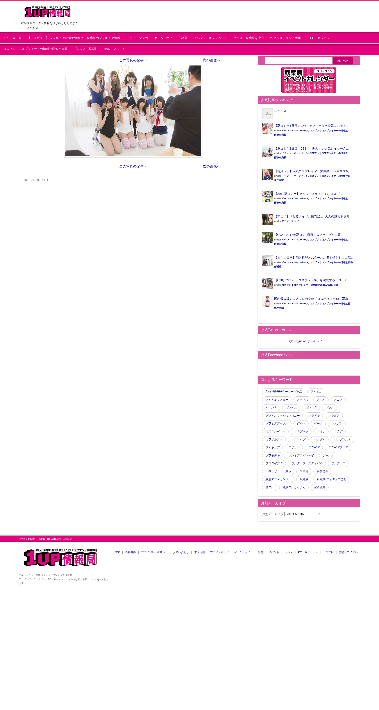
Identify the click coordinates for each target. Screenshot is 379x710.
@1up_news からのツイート (309, 341)
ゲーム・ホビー (164, 38)
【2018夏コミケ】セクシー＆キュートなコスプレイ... (311, 194)
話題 (184, 38)
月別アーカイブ (273, 514)
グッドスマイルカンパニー (282, 415)
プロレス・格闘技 (85, 49)
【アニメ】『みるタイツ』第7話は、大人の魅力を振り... (313, 216)
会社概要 (130, 552)
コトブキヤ (301, 431)
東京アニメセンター (278, 479)
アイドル (316, 391)
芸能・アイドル (115, 49)
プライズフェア (338, 447)
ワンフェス (338, 463)
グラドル (314, 415)
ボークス (328, 455)
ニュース (280, 111)
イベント (271, 407)
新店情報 (322, 471)
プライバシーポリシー (154, 552)
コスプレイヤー (275, 431)
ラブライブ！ (273, 463)
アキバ (321, 399)
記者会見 (319, 487)
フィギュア (272, 447)
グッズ (329, 407)
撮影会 (304, 471)
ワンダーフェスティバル (306, 463)
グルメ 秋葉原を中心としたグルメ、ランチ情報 (268, 38)
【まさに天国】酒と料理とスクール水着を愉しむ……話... (314, 257)
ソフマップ (298, 439)
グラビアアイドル (276, 423)
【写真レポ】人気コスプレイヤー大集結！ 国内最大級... (312, 171)
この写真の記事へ (133, 60)
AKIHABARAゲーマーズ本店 (283, 391)
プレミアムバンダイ (301, 455)
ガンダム (291, 407)
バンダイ (319, 439)
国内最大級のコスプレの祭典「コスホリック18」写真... (312, 298)
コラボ (338, 431)
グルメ (301, 423)
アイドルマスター (276, 399)
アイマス (302, 399)
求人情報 (199, 552)
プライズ (314, 447)
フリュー (294, 447)
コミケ (321, 431)
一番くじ (271, 471)
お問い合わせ (181, 552)
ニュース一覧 (12, 38)
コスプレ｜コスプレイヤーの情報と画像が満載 (35, 49)
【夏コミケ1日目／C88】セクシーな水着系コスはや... (311, 125)
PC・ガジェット (321, 38)
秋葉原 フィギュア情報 (331, 479)
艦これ (269, 487)
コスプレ (336, 423)
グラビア (334, 415)
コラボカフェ (273, 439)
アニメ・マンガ (137, 38)
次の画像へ (211, 60)
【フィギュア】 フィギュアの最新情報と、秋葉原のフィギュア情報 (73, 38)
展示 (288, 471)
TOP (117, 552)
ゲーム (318, 423)
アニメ (338, 399)
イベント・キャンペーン (210, 38)
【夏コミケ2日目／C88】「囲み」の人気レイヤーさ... (311, 148)
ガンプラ (311, 407)
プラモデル (272, 455)
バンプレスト (342, 439)
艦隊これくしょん (293, 487)
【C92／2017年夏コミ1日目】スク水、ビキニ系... (308, 235)
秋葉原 (304, 479)
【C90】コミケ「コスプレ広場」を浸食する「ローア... (312, 280)
